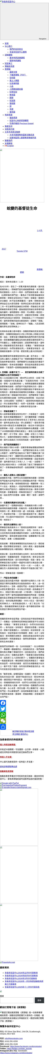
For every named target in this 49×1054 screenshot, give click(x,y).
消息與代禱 (9, 129)
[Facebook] (22, 703)
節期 (11, 98)
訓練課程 (8, 55)
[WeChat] (22, 721)
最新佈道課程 (15, 61)
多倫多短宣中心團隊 (18, 52)
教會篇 (12, 95)
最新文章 (13, 72)
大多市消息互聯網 (12, 132)
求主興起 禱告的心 (20, 734)
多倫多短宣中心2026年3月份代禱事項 (21, 978)
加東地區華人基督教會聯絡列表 (23, 138)
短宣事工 (8, 63)
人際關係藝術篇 (16, 89)
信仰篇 (12, 78)
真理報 (7, 69)
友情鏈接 (8, 143)
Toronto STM (22, 251)
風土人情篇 (14, 81)
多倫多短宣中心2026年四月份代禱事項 (21, 976)
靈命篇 (12, 112)
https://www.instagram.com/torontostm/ (16, 1053)
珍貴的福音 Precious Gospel (22, 123)
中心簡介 (8, 46)
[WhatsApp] (22, 715)
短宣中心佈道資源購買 (19, 121)
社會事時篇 (14, 83)
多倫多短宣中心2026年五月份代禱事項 (21, 973)
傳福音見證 (9, 66)
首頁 (7, 43)
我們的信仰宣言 (16, 49)
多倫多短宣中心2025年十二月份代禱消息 (22, 987)
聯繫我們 (8, 141)
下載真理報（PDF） (18, 75)
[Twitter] (22, 709)
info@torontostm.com (14, 1038)
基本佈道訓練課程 (17, 58)
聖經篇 (12, 103)
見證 (11, 109)
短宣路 (12, 101)
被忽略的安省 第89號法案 (23, 731)
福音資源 (13, 118)
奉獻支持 (8, 126)
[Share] (22, 727)
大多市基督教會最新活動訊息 (22, 135)
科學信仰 (13, 92)
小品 (11, 86)
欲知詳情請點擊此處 (8, 767)
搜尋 (2, 996)
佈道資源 (8, 115)
